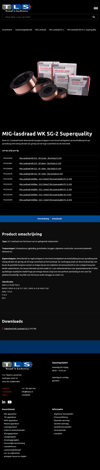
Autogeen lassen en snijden (15, 456)
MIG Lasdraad (40, 30)
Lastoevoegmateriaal (23, 30)
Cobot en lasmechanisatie (14, 430)
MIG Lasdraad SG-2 (56, 30)
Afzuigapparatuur (11, 433)
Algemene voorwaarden (63, 414)
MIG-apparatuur (10, 414)
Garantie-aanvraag (61, 424)
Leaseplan (58, 433)
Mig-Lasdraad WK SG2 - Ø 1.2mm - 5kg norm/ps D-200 (41, 174)
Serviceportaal (60, 430)
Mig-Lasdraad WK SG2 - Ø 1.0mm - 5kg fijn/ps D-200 (40, 169)
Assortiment (7, 30)
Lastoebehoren (10, 446)
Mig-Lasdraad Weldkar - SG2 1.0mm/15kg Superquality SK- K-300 (45, 195)
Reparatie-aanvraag (62, 420)
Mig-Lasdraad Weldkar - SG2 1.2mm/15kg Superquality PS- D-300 (45, 200)
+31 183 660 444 (28, 388)
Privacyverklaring (61, 417)
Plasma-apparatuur (11, 424)
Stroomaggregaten (11, 440)
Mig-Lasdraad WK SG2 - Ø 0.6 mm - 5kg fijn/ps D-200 (40, 158)
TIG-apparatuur (10, 417)
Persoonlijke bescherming (14, 443)
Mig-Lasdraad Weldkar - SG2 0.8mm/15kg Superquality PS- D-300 (45, 184)
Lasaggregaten (10, 437)
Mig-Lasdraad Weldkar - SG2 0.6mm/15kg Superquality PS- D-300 (45, 179)
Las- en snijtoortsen (12, 453)
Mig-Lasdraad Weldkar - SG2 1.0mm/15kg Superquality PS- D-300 (45, 189)
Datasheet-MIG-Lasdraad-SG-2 (16, 329)
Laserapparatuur (10, 427)
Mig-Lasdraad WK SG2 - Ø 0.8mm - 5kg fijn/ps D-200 (40, 163)
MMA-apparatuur (11, 420)
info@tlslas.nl (27, 392)
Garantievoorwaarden (62, 427)
